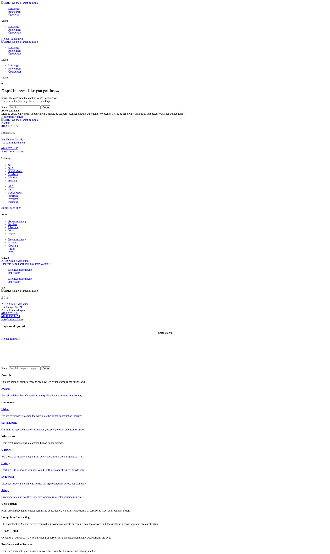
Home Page (44, 101)
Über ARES (14, 14)
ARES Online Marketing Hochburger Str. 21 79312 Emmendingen (15, 307)
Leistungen (14, 8)
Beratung (13, 180)
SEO (11, 165)
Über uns (13, 227)
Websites (13, 177)
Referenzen (14, 11)
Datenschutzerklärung (20, 269)
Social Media (15, 171)
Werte (11, 233)
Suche (4, 107)
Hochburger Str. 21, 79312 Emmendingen (13, 141)
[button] (165, 20)
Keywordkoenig (17, 221)
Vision (11, 230)
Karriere (12, 224)
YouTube (13, 174)
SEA (11, 168)
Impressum (14, 272)
